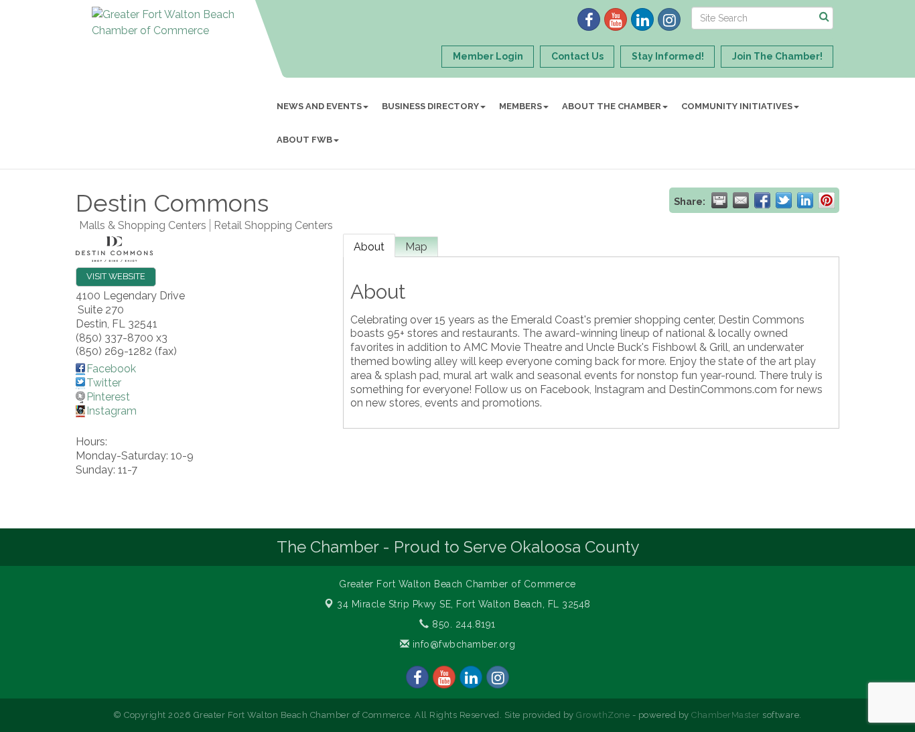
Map (416, 246)
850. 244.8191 (462, 624)
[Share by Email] (741, 200)
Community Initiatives (736, 106)
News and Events (319, 106)
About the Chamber (611, 106)
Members (520, 106)
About (369, 246)
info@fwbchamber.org (462, 644)
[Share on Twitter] (784, 200)
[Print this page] (719, 200)
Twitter (103, 382)
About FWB (304, 140)
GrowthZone (603, 715)
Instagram (111, 411)
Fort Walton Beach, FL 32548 (464, 604)
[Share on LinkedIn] (805, 200)
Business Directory (430, 106)
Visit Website (115, 276)
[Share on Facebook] (762, 200)
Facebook (111, 368)
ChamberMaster (725, 715)
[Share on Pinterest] (827, 200)
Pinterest (108, 396)
